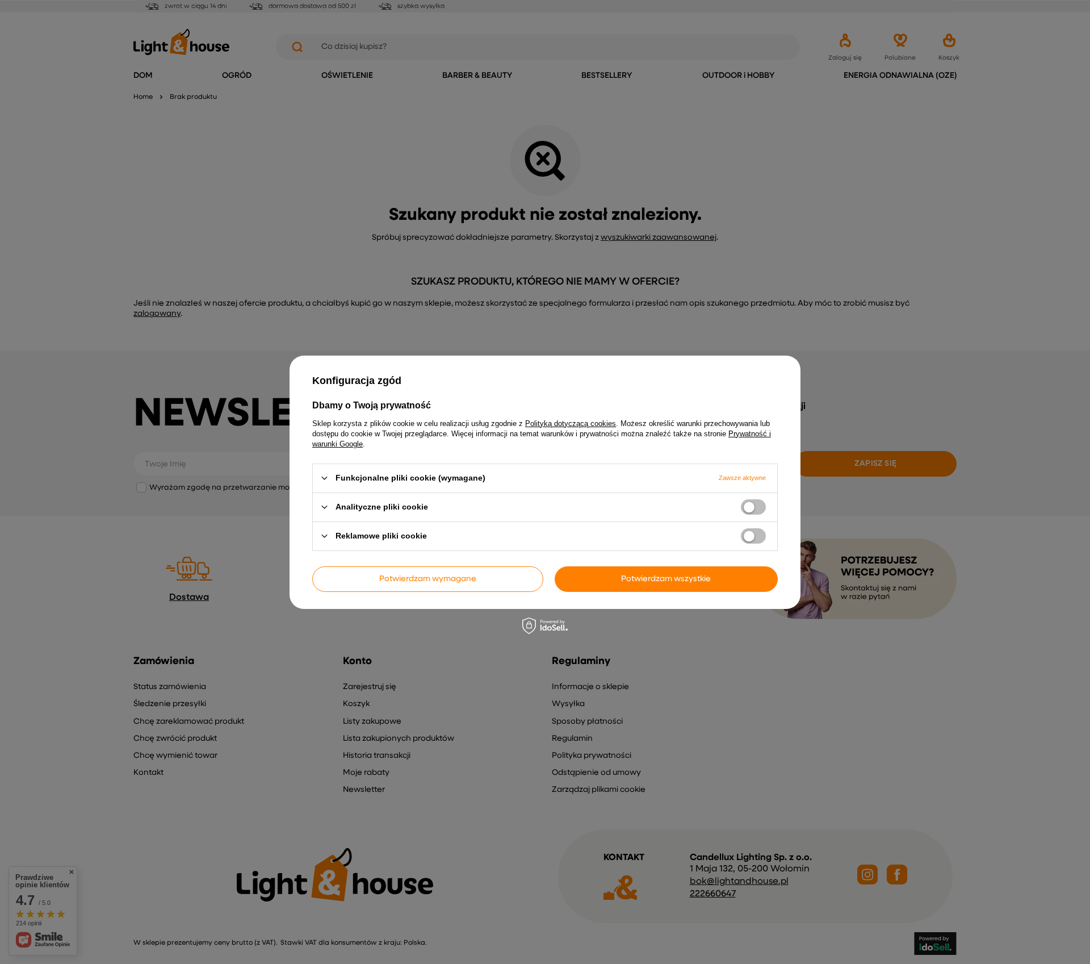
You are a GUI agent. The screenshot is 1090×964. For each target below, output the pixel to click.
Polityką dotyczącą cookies (570, 423)
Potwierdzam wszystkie (666, 579)
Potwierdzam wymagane (427, 579)
